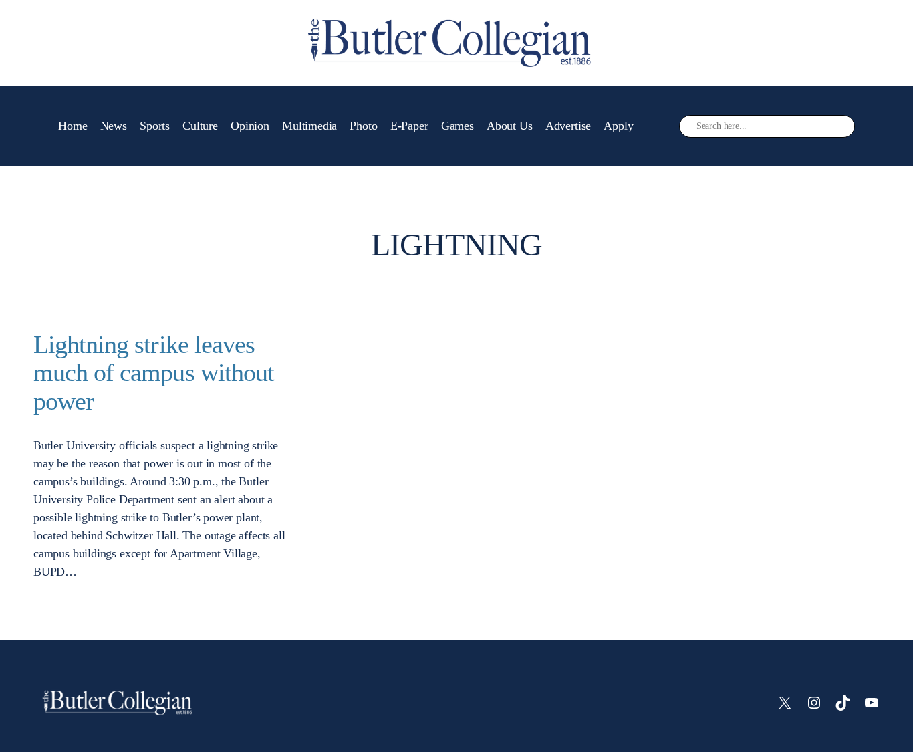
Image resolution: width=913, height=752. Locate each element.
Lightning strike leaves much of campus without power (153, 373)
